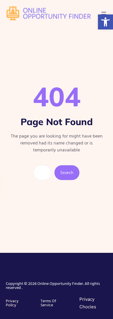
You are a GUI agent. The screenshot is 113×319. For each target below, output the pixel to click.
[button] (105, 21)
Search (66, 172)
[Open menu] (103, 13)
